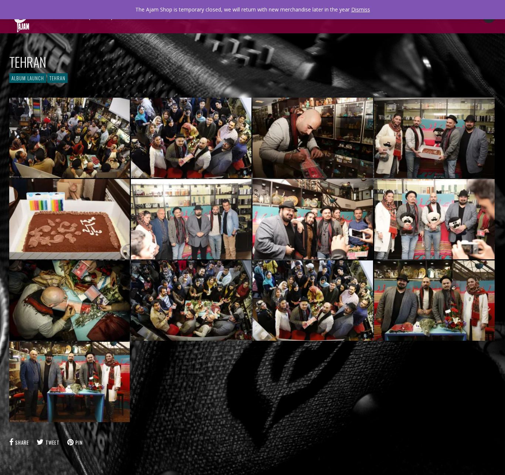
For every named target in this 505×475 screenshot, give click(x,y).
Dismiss (360, 9)
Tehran (57, 78)
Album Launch (27, 78)
